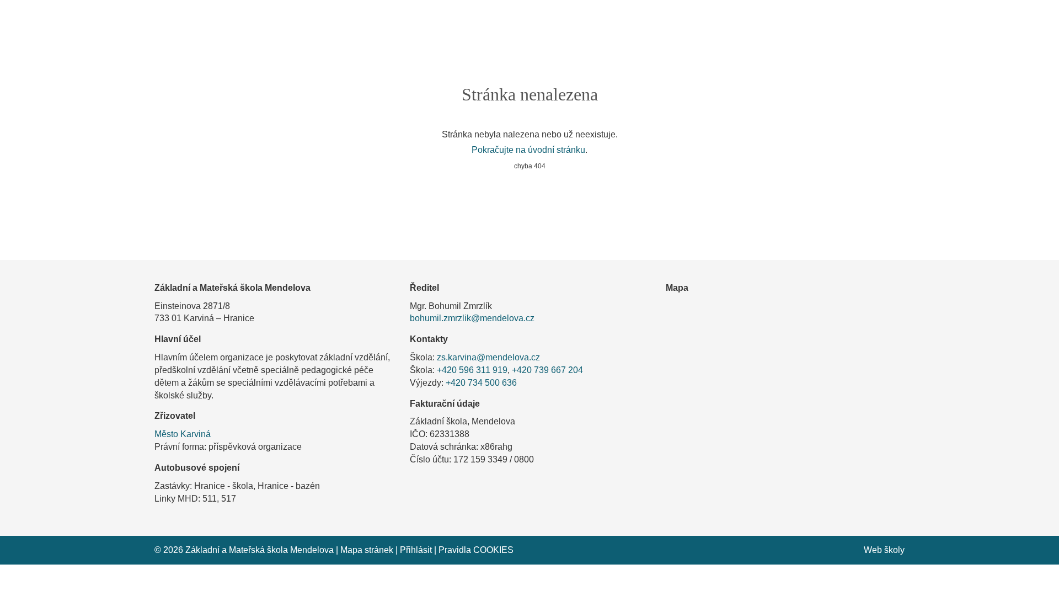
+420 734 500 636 (481, 382)
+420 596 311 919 (472, 370)
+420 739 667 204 (547, 370)
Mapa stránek (366, 550)
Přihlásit (416, 550)
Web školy (884, 550)
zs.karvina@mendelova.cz (488, 357)
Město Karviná (182, 434)
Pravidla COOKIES (476, 550)
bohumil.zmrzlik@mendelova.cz (472, 318)
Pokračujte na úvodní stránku (528, 150)
